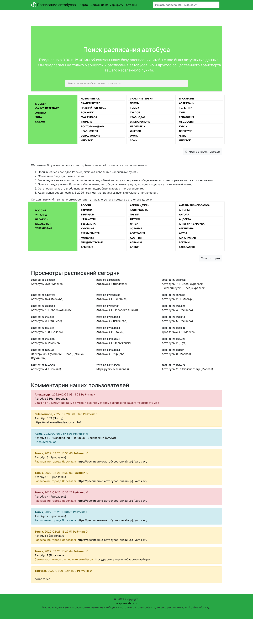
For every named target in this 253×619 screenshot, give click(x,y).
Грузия (134, 214)
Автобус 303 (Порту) (49, 418)
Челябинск (137, 126)
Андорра (185, 219)
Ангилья (185, 209)
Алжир (134, 247)
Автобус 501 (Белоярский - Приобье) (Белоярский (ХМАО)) (75, 437)
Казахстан (42, 223)
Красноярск (89, 131)
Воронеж (87, 112)
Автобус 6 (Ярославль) (50, 457)
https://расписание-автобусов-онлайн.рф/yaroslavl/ (112, 461)
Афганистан (187, 237)
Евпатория (186, 117)
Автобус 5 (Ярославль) (50, 477)
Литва (134, 223)
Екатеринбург (90, 103)
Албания (136, 242)
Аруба (183, 233)
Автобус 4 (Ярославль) (50, 496)
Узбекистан (43, 228)
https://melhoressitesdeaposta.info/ (58, 422)
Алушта (40, 112)
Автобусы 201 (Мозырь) (178, 299)
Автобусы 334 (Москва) (47, 284)
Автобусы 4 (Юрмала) (46, 369)
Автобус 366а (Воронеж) (52, 398)
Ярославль (186, 98)
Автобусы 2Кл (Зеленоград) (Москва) (187, 369)
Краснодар (137, 117)
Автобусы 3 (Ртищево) (46, 321)
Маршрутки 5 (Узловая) (112, 369)
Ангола (184, 214)
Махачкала (89, 117)
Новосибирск (90, 98)
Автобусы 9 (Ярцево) (110, 354)
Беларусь (41, 219)
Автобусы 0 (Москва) (176, 354)
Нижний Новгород (93, 107)
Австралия (137, 233)
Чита (182, 135)
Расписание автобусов (56, 5)
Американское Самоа (194, 205)
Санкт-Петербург (47, 108)
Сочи (133, 140)
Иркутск (87, 140)
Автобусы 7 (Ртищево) (111, 321)
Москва (40, 103)
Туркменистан (91, 233)
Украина (41, 214)
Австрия (136, 237)
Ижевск (135, 131)
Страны (131, 5)
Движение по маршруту (107, 5)
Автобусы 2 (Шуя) (174, 343)
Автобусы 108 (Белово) (47, 332)
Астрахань (186, 103)
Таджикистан (139, 209)
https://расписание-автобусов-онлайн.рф (122, 559)
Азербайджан (139, 205)
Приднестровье (92, 242)
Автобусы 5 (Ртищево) (177, 321)
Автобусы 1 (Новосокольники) (52, 310)
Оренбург (185, 131)
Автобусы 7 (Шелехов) (111, 284)
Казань (40, 121)
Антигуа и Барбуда (191, 223)
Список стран (210, 258)
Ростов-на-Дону (92, 126)
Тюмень (86, 121)
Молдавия (88, 237)
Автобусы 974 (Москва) (47, 299)
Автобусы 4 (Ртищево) (177, 310)
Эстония (136, 228)
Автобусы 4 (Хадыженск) (113, 343)
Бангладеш (187, 247)
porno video (42, 579)
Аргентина (186, 228)
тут (90, 199)
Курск (183, 126)
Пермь (134, 103)
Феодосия (186, 121)
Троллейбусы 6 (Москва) (179, 332)
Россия (40, 210)
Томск (134, 107)
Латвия (135, 219)
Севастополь (90, 135)
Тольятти (185, 107)
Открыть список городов (202, 151)
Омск (134, 135)
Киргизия (87, 228)
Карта (84, 5)
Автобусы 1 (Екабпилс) (112, 299)
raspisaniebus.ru (126, 603)
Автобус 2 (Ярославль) (50, 516)
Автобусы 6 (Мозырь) (46, 343)
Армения (87, 247)
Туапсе (135, 112)
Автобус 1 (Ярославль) (50, 535)
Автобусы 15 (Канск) (110, 332)
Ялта (38, 117)
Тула (182, 112)
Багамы (184, 242)
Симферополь (140, 121)
